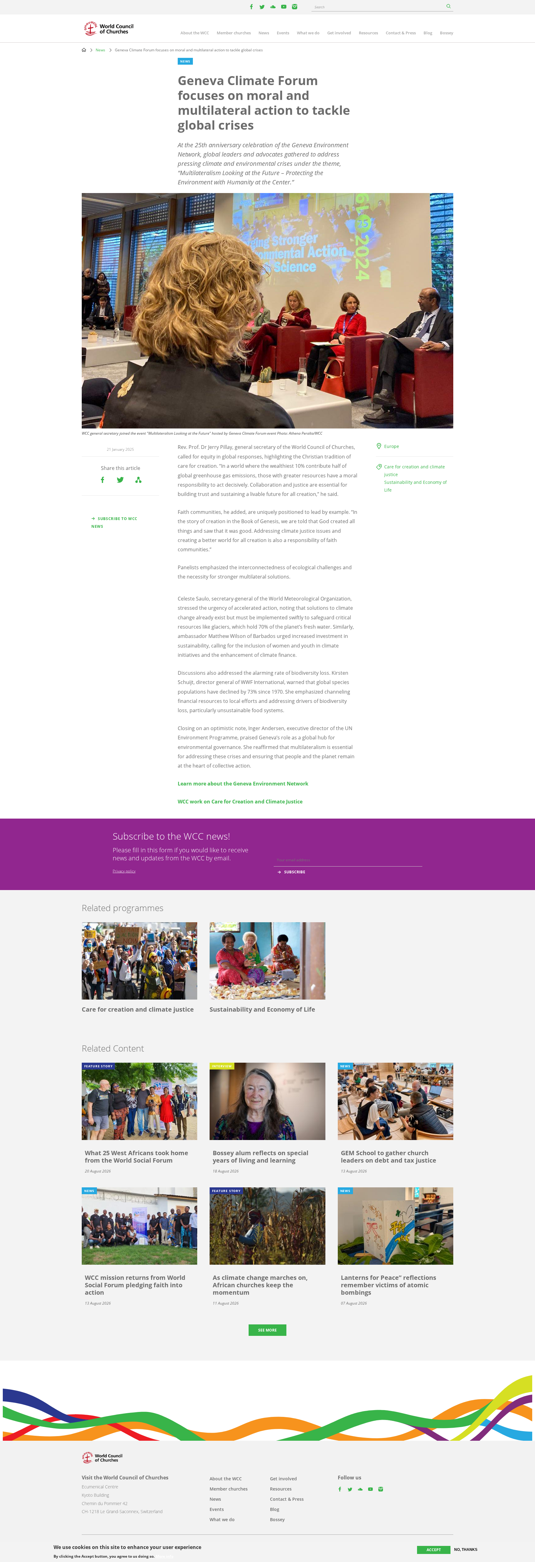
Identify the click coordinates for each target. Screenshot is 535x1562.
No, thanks (465, 1549)
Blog (428, 33)
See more (267, 1330)
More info (164, 1556)
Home (84, 50)
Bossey (446, 33)
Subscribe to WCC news (114, 522)
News (264, 33)
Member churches (234, 33)
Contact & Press (401, 33)
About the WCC (195, 33)
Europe (391, 446)
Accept (434, 1549)
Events (283, 33)
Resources (368, 33)
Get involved (339, 33)
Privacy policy (124, 871)
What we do (308, 33)
